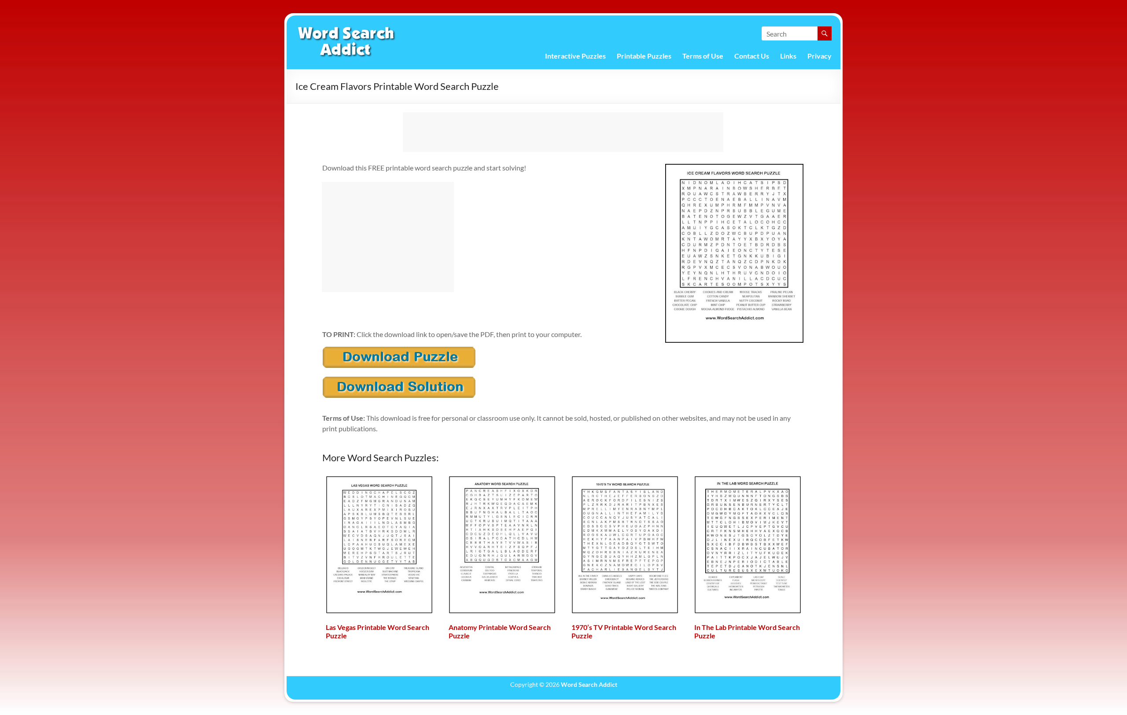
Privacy (819, 56)
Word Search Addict (589, 684)
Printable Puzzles (644, 56)
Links (788, 56)
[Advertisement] (563, 132)
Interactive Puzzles (575, 56)
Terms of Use (702, 56)
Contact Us (751, 56)
